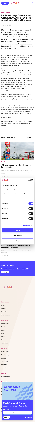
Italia (2, 333)
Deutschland (5, 323)
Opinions (4, 308)
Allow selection (17, 235)
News (3, 305)
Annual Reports (5, 368)
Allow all (17, 230)
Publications (4, 312)
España (3, 327)
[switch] (30, 208)
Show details (26, 225)
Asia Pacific (4, 343)
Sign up (5, 272)
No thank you (28, 417)
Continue (6, 417)
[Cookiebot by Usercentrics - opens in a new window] (26, 180)
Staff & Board (5, 351)
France (3, 330)
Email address (7, 409)
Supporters (4, 361)
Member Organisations (8, 355)
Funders (3, 358)
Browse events (5, 376)
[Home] (14, 3)
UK (2, 340)
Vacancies (4, 364)
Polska (3, 336)
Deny (17, 240)
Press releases (5, 315)
